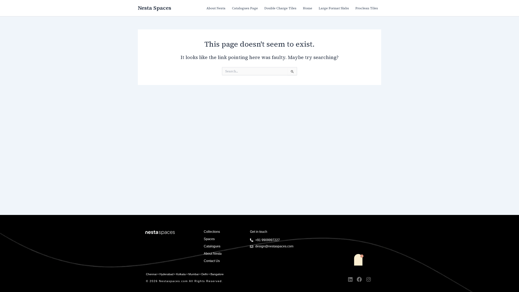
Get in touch (258, 231)
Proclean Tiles (366, 8)
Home (307, 8)
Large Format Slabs (334, 8)
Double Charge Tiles (280, 8)
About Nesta (215, 8)
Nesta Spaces (154, 8)
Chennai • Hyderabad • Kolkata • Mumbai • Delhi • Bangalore (185, 274)
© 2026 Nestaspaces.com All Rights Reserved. (184, 281)
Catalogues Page (245, 8)
